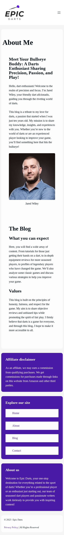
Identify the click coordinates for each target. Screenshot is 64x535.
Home (15, 413)
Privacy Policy (11, 527)
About (15, 425)
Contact (16, 450)
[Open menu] (59, 12)
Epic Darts (18, 519)
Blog (15, 438)
